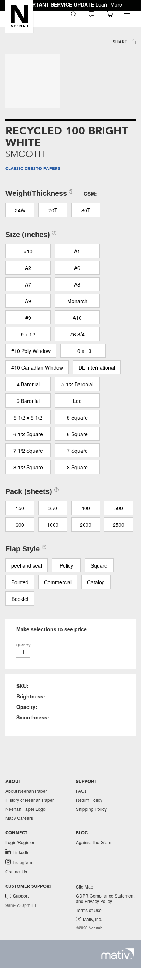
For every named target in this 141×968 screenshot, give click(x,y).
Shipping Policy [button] (91, 809)
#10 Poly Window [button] (31, 350)
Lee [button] (77, 400)
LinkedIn (21, 852)
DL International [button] (96, 367)
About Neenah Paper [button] (26, 790)
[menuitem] (73, 13)
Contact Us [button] (16, 871)
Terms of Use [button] (89, 910)
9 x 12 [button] (28, 334)
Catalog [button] (96, 582)
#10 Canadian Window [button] (37, 367)
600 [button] (20, 524)
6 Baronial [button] (28, 400)
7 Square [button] (77, 450)
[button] (19, 16)
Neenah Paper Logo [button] (25, 809)
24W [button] (20, 210)
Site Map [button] (84, 886)
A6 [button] (77, 267)
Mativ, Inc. (92, 919)
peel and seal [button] (26, 565)
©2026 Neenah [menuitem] (89, 927)
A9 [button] (28, 301)
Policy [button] (66, 565)
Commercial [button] (58, 582)
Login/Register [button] (19, 842)
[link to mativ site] (117, 953)
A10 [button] (77, 317)
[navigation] (127, 14)
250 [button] (52, 508)
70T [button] (52, 210)
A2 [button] (28, 267)
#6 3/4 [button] (77, 334)
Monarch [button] (77, 301)
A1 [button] (77, 251)
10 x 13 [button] (82, 350)
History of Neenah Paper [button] (29, 800)
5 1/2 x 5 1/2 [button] (28, 417)
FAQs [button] (81, 790)
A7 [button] (28, 284)
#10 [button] (28, 251)
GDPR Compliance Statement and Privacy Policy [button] (105, 898)
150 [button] (20, 508)
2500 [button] (118, 524)
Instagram (22, 862)
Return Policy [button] (89, 800)
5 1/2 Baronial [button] (77, 384)
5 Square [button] (77, 417)
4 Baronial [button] (28, 384)
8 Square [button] (77, 467)
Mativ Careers (19, 818)
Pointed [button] (20, 582)
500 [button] (118, 508)
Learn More (108, 4)
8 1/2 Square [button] (28, 467)
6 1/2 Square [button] (28, 434)
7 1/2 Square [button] (28, 450)
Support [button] (21, 896)
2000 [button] (85, 524)
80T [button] (85, 210)
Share (121, 41)
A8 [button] (77, 284)
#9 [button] (28, 317)
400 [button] (85, 508)
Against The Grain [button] (93, 842)
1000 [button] (53, 524)
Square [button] (99, 565)
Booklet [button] (20, 598)
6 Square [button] (77, 434)
